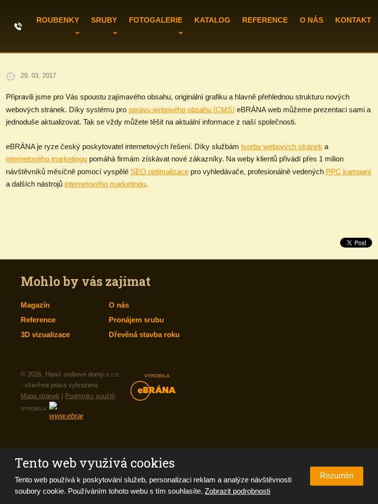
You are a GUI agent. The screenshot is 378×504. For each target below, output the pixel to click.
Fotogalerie (156, 20)
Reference (265, 20)
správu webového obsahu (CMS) (181, 109)
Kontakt (353, 20)
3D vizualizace (45, 334)
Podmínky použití (90, 396)
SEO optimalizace (159, 171)
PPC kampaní (348, 171)
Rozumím (336, 476)
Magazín (35, 305)
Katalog (212, 20)
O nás (311, 20)
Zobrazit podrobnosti (237, 491)
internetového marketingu (46, 159)
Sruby (104, 20)
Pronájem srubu (136, 319)
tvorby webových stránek (281, 146)
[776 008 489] (18, 26)
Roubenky (57, 20)
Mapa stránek (40, 396)
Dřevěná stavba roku (144, 334)
